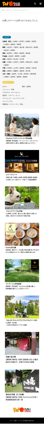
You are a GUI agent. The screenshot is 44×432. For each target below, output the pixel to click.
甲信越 (4, 56)
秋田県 (34, 41)
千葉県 (15, 47)
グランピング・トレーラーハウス (13, 98)
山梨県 (23, 56)
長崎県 (25, 77)
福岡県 (19, 77)
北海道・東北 (6, 41)
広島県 (9, 68)
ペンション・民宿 (8, 89)
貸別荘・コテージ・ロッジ (11, 95)
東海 (3, 53)
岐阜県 (9, 53)
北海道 (15, 41)
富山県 (15, 59)
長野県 (17, 56)
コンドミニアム (7, 101)
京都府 (9, 62)
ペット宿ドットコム (16, 420)
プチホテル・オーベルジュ (11, 92)
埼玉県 (9, 47)
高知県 (22, 71)
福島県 (13, 44)
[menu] (40, 3)
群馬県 (13, 50)
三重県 (15, 53)
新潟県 (11, 56)
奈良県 (15, 62)
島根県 (28, 68)
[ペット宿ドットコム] (11, 4)
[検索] (34, 3)
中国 (3, 68)
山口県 (15, 68)
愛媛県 (15, 71)
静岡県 (22, 53)
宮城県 (28, 41)
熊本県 (26, 74)
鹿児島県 (33, 74)
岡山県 (34, 68)
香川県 (28, 71)
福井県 (9, 59)
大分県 (20, 74)
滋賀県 (6, 65)
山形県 (6, 44)
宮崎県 (13, 77)
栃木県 (6, 50)
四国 (3, 71)
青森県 (19, 44)
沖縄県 (6, 77)
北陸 (3, 59)
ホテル (4, 86)
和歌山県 (29, 62)
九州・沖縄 (6, 74)
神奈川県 (29, 47)
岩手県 (21, 41)
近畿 (3, 62)
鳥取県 (22, 68)
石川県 (22, 59)
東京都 (22, 47)
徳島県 (9, 71)
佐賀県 (14, 74)
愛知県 (28, 53)
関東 (3, 47)
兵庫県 (22, 62)
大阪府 (36, 62)
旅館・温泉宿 (26, 86)
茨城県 (36, 47)
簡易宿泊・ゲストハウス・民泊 (12, 104)
